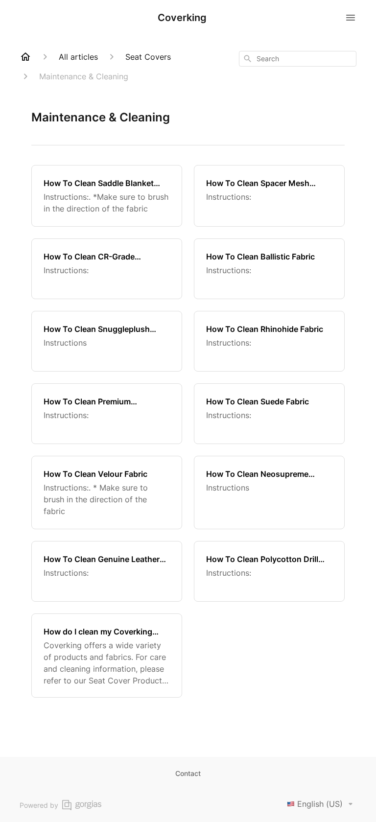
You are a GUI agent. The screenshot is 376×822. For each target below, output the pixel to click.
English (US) (320, 804)
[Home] (25, 57)
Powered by (39, 805)
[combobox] (297, 59)
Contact (188, 773)
